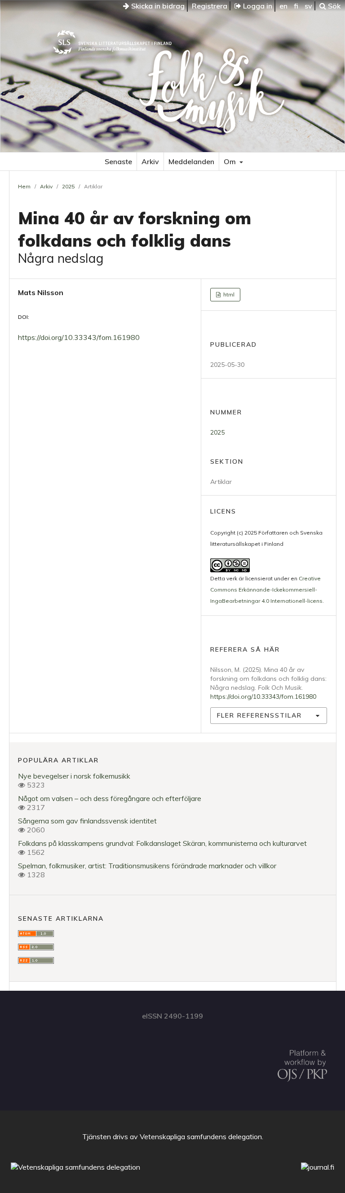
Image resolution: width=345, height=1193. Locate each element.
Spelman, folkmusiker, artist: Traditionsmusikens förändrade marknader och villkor (147, 865)
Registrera (209, 5)
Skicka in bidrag (157, 5)
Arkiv (150, 161)
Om (231, 161)
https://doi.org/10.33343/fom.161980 (79, 337)
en (283, 5)
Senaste (118, 161)
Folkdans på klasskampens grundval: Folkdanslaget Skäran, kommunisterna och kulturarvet (162, 843)
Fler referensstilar (259, 715)
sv (308, 5)
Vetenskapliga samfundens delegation (201, 1136)
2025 (68, 186)
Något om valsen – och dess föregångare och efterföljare (109, 798)
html (228, 294)
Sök (333, 5)
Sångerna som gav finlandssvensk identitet (87, 820)
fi (296, 5)
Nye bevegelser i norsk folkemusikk (74, 775)
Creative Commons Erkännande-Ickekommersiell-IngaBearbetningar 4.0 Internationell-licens (266, 589)
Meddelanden (191, 161)
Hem (24, 186)
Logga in (256, 5)
